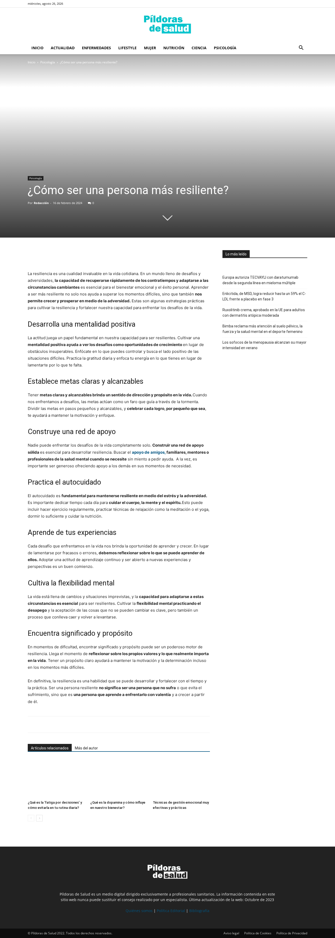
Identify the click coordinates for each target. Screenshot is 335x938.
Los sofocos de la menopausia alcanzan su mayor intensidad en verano (264, 345)
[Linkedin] (69, 255)
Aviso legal (231, 933)
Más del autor (86, 748)
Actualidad (63, 47)
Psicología (225, 47)
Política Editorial (171, 910)
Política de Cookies (257, 933)
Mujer (150, 47)
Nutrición (173, 47)
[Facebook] (33, 255)
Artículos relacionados (50, 748)
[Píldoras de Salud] (167, 25)
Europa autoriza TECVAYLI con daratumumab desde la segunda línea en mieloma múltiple (260, 280)
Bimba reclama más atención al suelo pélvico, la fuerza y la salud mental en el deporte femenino (262, 329)
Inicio (37, 47)
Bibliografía (199, 910)
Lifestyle (127, 47)
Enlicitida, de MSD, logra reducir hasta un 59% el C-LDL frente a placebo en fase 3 (264, 296)
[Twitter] (45, 255)
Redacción (41, 203)
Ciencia (199, 47)
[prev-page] (31, 818)
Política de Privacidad (291, 933)
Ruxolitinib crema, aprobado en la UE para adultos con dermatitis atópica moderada (263, 312)
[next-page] (39, 818)
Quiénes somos (139, 910)
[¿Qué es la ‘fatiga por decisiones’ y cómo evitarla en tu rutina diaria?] (56, 778)
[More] (81, 255)
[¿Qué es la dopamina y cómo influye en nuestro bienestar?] (118, 778)
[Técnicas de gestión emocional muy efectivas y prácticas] (181, 778)
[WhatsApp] (57, 255)
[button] (301, 48)
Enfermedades (96, 47)
